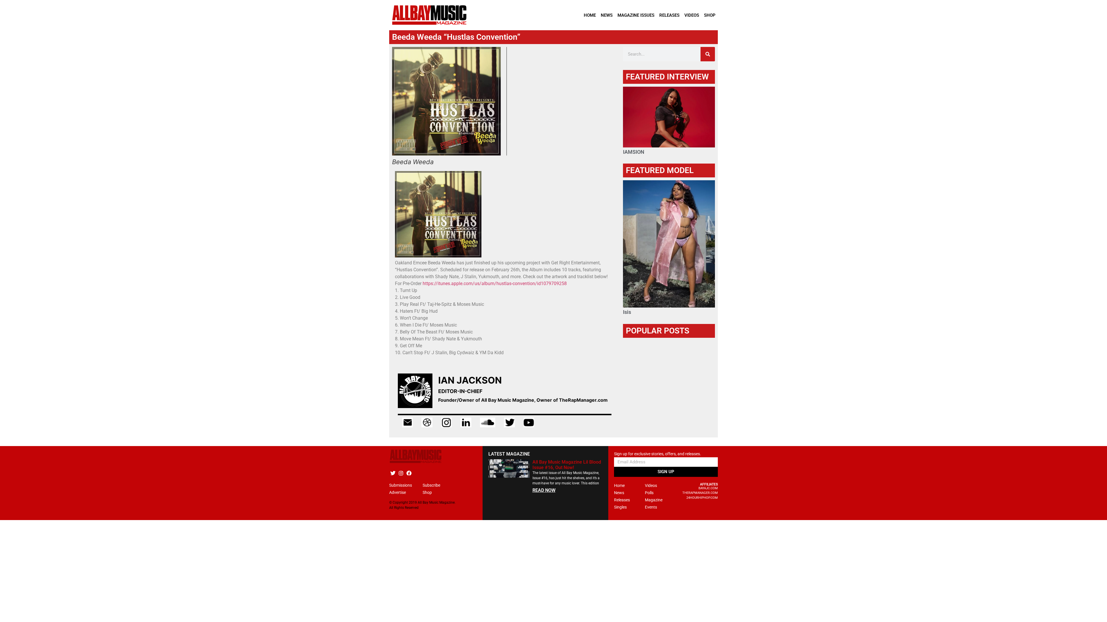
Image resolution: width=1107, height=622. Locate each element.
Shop (710, 15)
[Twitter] (392, 473)
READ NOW (544, 490)
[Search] (708, 54)
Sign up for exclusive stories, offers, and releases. (657, 454)
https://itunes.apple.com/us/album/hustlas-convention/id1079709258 (495, 283)
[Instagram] (400, 473)
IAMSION (633, 152)
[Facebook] (409, 473)
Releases (669, 15)
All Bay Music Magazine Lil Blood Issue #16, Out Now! (566, 464)
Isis (627, 312)
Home (590, 15)
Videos (691, 15)
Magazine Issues (635, 15)
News (607, 15)
